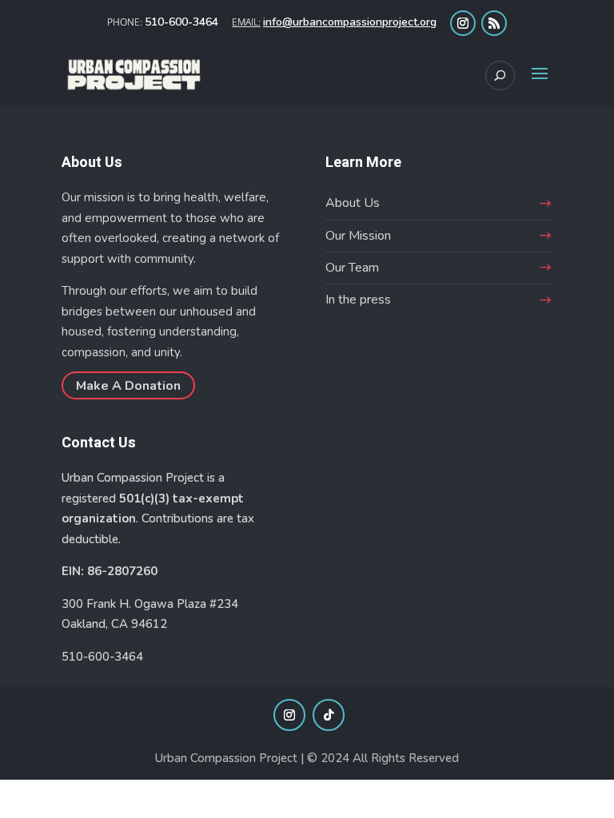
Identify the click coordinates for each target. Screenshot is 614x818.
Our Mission (358, 235)
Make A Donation (128, 385)
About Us (352, 203)
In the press (358, 299)
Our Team (352, 267)
